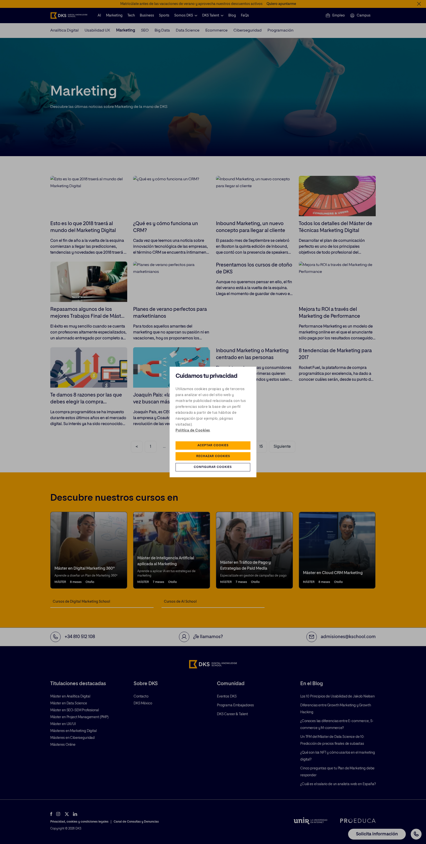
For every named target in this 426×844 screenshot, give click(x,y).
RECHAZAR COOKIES (213, 456)
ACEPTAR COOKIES (213, 445)
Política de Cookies (193, 430)
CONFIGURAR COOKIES (213, 467)
